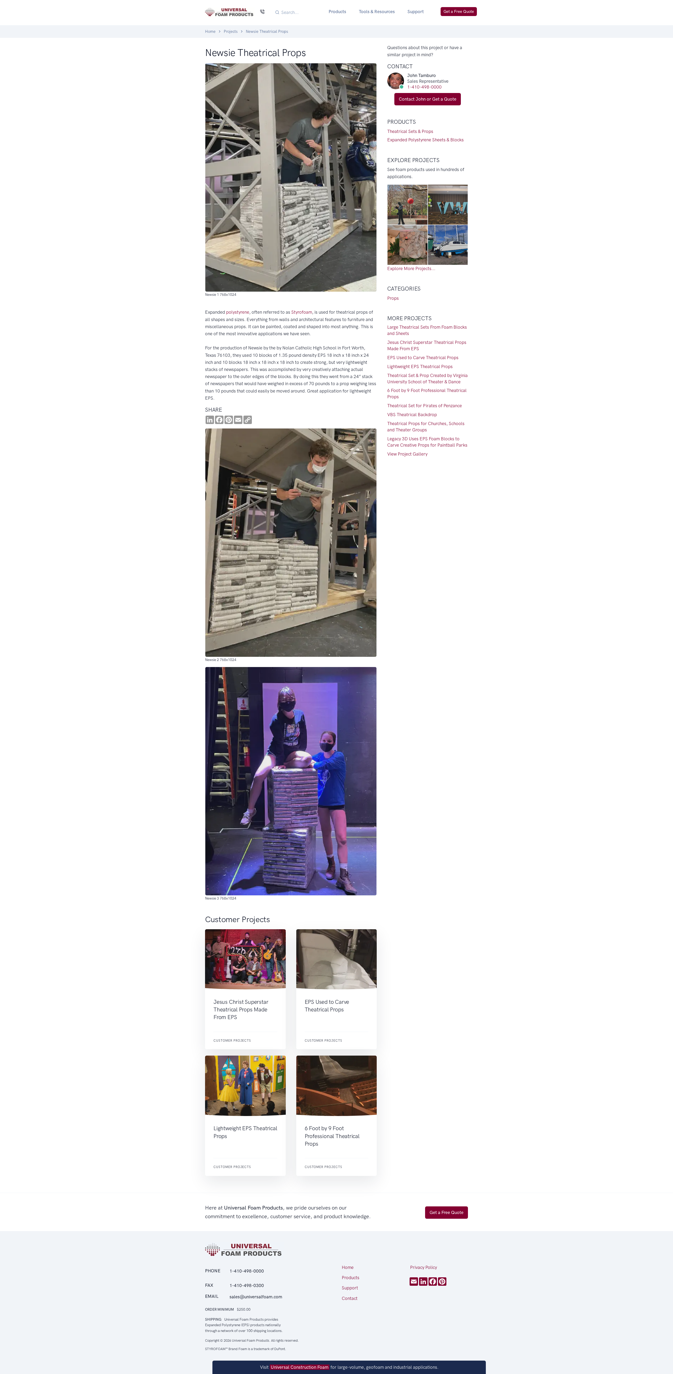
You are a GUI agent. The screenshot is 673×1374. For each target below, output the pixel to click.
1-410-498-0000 (424, 87)
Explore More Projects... (411, 268)
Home (210, 31)
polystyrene (237, 312)
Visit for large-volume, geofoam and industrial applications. (349, 1367)
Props (393, 298)
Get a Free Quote (458, 11)
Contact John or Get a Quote (427, 99)
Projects (231, 31)
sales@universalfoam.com (256, 1296)
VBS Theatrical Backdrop (412, 414)
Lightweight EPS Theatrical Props (420, 366)
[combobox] (298, 12)
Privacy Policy (423, 1267)
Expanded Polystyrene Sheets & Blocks (425, 139)
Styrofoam (301, 312)
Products (337, 11)
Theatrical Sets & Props (410, 131)
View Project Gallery (407, 454)
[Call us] (262, 12)
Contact (350, 1298)
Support (415, 11)
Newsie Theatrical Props (267, 31)
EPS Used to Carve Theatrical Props (422, 357)
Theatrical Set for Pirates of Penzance (424, 405)
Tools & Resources (377, 11)
